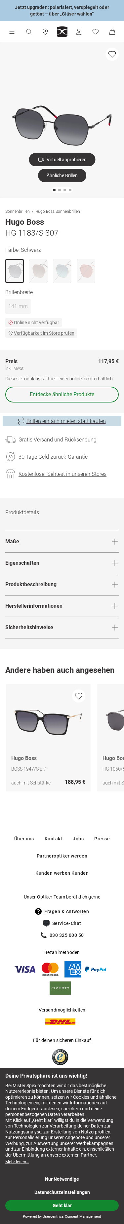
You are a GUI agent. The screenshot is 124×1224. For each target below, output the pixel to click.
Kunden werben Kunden (62, 873)
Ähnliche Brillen (62, 175)
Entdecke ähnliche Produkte (62, 394)
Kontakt (53, 838)
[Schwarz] (14, 271)
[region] (62, 739)
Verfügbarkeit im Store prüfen (44, 333)
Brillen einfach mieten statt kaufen (66, 421)
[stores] (45, 31)
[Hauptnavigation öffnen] (12, 31)
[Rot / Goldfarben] (86, 271)
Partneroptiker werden (62, 856)
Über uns (24, 838)
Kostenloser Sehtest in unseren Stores (62, 474)
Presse (102, 838)
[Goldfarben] (38, 271)
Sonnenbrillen (17, 211)
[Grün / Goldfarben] (62, 271)
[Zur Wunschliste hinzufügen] (112, 54)
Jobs (78, 838)
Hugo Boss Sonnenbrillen (57, 211)
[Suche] (28, 31)
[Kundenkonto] (78, 31)
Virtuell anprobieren (67, 159)
